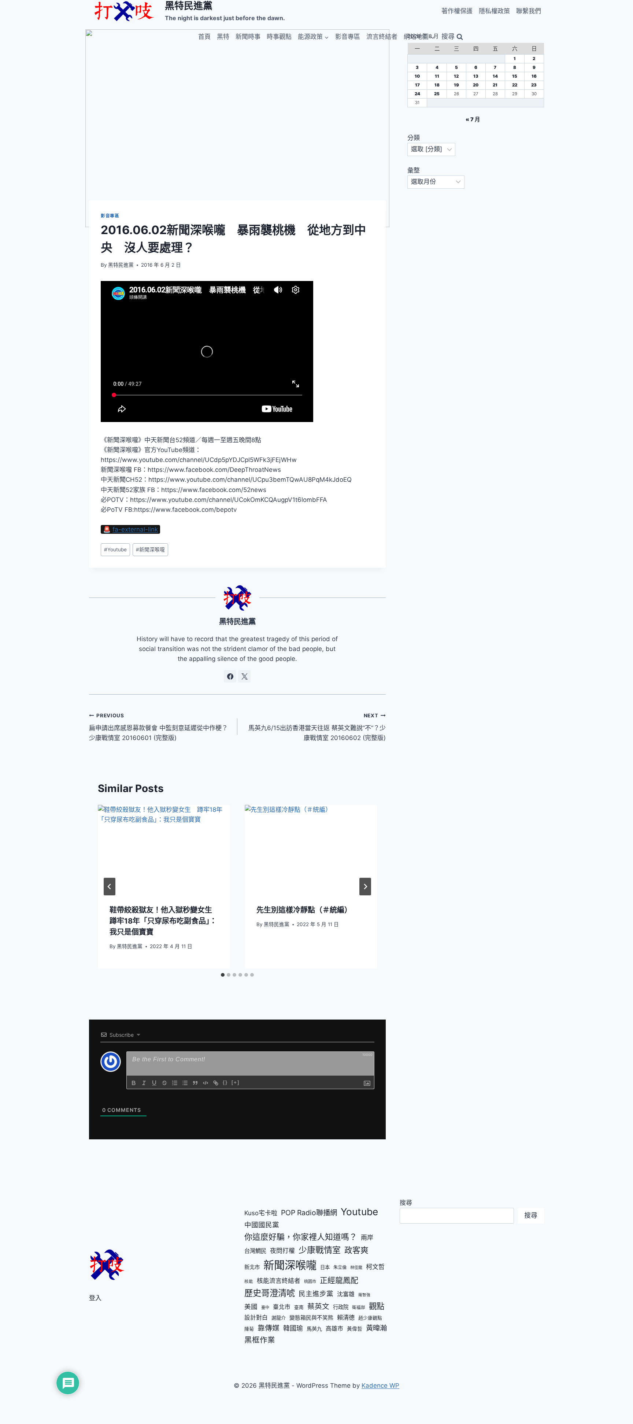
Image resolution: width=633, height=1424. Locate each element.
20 (475, 85)
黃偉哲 (354, 1329)
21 (495, 85)
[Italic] (144, 1083)
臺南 (299, 1307)
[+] (236, 1082)
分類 (413, 137)
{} (225, 1082)
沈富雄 (346, 1294)
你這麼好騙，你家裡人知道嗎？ (300, 1237)
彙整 (413, 170)
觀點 (376, 1306)
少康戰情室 (320, 1250)
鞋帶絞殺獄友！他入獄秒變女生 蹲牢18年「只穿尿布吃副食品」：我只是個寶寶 (164, 921)
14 (495, 76)
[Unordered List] (185, 1083)
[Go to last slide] (109, 886)
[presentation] (164, 849)
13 (475, 76)
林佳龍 (356, 1267)
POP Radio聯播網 (309, 1212)
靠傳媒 (269, 1328)
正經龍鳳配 (339, 1280)
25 (437, 93)
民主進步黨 (316, 1294)
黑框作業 (259, 1340)
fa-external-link (135, 529)
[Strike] (164, 1083)
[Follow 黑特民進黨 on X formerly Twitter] (244, 676)
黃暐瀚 (376, 1328)
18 (437, 85)
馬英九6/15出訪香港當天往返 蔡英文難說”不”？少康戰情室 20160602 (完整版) (317, 727)
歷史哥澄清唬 (269, 1293)
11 (437, 76)
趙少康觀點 (370, 1318)
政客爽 (356, 1250)
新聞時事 (248, 36)
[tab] (223, 975)
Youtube (115, 549)
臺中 (265, 1307)
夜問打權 (282, 1250)
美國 (251, 1306)
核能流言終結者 (278, 1280)
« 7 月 (473, 119)
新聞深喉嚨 (150, 549)
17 (417, 85)
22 (514, 85)
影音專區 (347, 36)
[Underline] (154, 1083)
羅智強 (364, 1294)
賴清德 (346, 1317)
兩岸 (367, 1237)
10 (417, 76)
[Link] (216, 1083)
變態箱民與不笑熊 (311, 1317)
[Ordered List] (175, 1083)
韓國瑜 (293, 1328)
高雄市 (334, 1328)
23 (534, 85)
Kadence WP (380, 1385)
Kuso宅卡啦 (260, 1213)
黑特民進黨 (121, 265)
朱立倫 (340, 1267)
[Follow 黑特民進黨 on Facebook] (230, 676)
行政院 (340, 1307)
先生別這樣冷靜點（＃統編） (304, 910)
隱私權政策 (494, 11)
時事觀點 (279, 36)
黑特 (223, 36)
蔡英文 (318, 1306)
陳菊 (249, 1329)
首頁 (204, 36)
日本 (325, 1267)
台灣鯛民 (255, 1250)
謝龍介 (278, 1318)
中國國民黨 (261, 1225)
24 (417, 93)
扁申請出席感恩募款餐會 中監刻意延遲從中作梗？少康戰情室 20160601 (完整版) (158, 727)
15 (514, 76)
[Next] (365, 886)
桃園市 (310, 1281)
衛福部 (358, 1307)
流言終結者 (381, 36)
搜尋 (406, 1202)
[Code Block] (205, 1083)
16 (534, 76)
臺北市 (281, 1306)
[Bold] (134, 1083)
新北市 (252, 1267)
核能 (248, 1281)
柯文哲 (375, 1266)
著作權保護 (457, 11)
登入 (95, 1298)
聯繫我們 (528, 11)
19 (456, 85)
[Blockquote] (195, 1083)
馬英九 (314, 1328)
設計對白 (256, 1317)
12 (456, 76)
